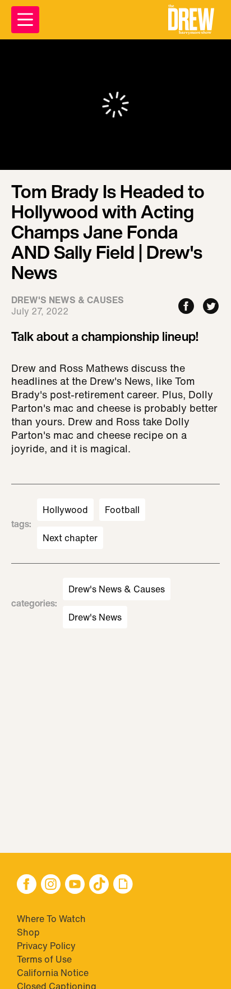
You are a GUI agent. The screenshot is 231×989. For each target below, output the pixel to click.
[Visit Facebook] (26, 885)
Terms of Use (44, 959)
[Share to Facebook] (186, 307)
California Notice (53, 972)
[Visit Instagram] (51, 885)
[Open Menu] (25, 19)
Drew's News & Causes (116, 589)
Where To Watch (51, 918)
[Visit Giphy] (123, 885)
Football (122, 509)
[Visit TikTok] (99, 885)
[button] (191, 19)
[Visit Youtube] (75, 885)
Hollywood (65, 509)
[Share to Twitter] (211, 307)
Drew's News (95, 617)
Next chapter (70, 537)
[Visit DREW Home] (191, 19)
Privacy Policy (46, 945)
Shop (28, 932)
